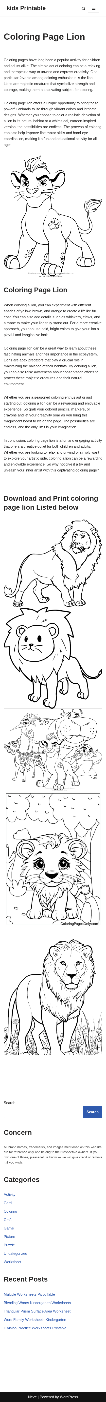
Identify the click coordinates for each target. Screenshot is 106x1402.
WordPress (69, 1397)
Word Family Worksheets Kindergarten (35, 1319)
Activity (10, 1194)
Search (9, 1103)
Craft (8, 1220)
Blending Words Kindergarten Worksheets (37, 1303)
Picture (9, 1236)
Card (8, 1203)
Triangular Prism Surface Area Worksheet (37, 1311)
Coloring (10, 1211)
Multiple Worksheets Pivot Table (29, 1294)
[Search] (83, 8)
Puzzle (9, 1245)
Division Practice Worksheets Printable (35, 1328)
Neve (32, 1397)
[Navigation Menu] (93, 8)
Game (9, 1228)
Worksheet (12, 1262)
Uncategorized (15, 1253)
